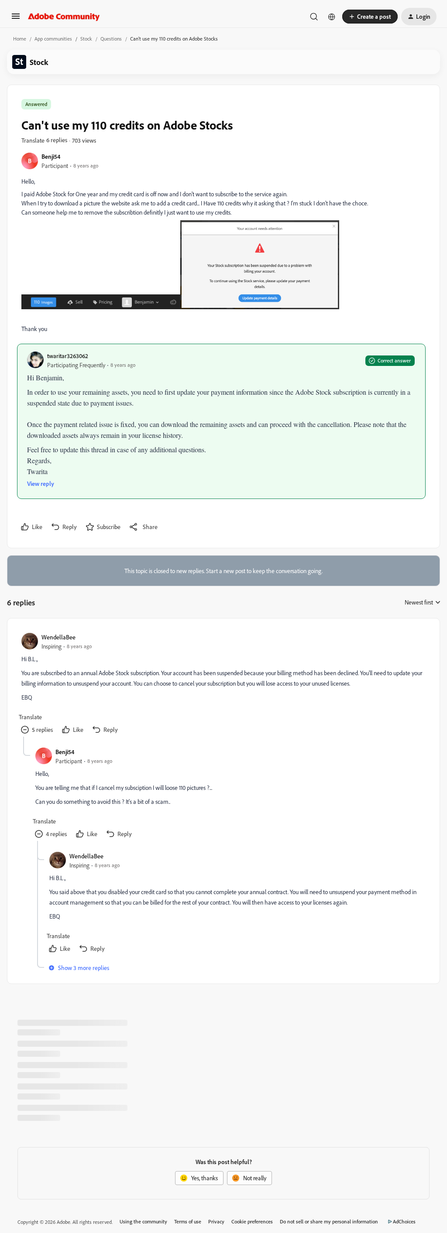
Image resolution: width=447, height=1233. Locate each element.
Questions (111, 38)
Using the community (143, 1221)
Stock (86, 38)
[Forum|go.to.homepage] (64, 17)
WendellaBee (58, 637)
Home (19, 38)
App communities (53, 38)
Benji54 (50, 156)
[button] (15, 19)
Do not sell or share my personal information (329, 1221)
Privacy (216, 1221)
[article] (223, 684)
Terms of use (187, 1221)
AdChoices (404, 1221)
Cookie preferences (252, 1221)
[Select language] (332, 17)
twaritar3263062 (67, 355)
